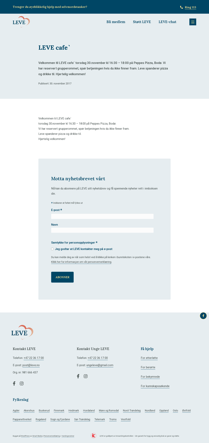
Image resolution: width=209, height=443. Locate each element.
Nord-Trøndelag (132, 410)
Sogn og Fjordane (60, 419)
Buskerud (44, 410)
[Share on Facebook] (203, 315)
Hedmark (74, 410)
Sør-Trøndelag (82, 419)
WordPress (25, 436)
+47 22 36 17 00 (34, 358)
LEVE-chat (167, 22)
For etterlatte (149, 358)
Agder (16, 410)
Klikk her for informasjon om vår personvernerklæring (81, 261)
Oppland (164, 410)
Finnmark (59, 410)
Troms (113, 419)
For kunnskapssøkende (155, 386)
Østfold (186, 410)
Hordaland (89, 410)
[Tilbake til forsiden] (21, 21)
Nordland (150, 410)
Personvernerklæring (52, 436)
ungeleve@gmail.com (99, 365)
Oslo (175, 410)
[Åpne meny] (192, 22)
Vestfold (126, 419)
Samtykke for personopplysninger (74, 242)
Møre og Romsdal (109, 410)
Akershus (29, 410)
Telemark (99, 419)
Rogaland (41, 419)
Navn (54, 224)
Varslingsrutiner (68, 436)
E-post (56, 210)
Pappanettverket (22, 419)
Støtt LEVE (142, 22)
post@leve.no (31, 365)
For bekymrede (150, 376)
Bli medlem (115, 22)
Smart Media (37, 436)
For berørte (148, 367)
